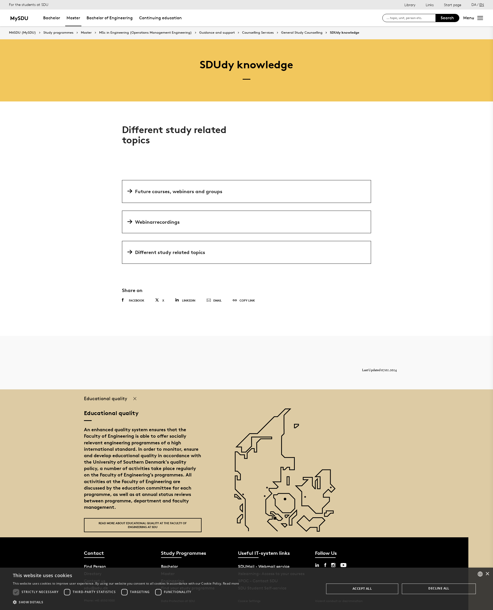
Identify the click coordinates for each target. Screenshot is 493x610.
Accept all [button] (362, 588)
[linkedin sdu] (317, 565)
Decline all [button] (438, 588)
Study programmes (58, 32)
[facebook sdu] (325, 565)
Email (217, 300)
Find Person (95, 566)
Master (73, 17)
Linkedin (188, 300)
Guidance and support (217, 32)
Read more (231, 583)
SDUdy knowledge (344, 32)
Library (409, 5)
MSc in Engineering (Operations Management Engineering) (145, 32)
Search (447, 17)
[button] (126, 602)
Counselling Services (258, 32)
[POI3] (277, 520)
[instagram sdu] (333, 565)
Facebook (136, 300)
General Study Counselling (302, 32)
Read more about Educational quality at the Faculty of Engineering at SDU (143, 525)
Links (430, 5)
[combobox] (480, 574)
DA (473, 4)
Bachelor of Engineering (110, 17)
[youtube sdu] (343, 565)
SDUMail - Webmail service (264, 566)
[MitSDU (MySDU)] (19, 18)
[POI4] (287, 501)
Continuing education (160, 17)
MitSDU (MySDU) (22, 32)
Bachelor (51, 17)
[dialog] (246, 589)
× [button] (487, 574)
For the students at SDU (28, 4)
